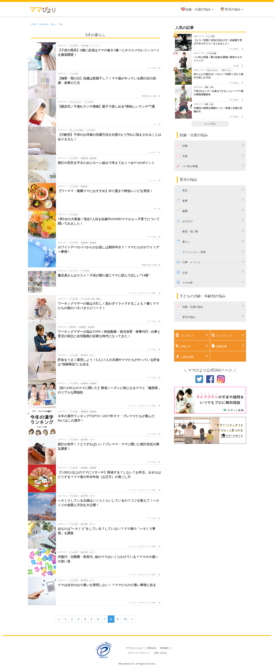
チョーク (153, 180)
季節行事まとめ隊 (149, 96)
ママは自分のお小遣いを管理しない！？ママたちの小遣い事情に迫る (107, 585)
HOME (34, 24)
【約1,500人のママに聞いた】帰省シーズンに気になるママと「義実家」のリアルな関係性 (109, 390)
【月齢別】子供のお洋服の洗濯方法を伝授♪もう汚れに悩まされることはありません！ (109, 136)
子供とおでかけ (75, 101)
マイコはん (152, 68)
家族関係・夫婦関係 (88, 158)
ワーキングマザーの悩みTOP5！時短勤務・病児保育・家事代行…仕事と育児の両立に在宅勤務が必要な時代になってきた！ (109, 333)
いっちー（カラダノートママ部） (143, 293)
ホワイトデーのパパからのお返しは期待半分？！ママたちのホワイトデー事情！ (108, 249)
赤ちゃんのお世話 (76, 130)
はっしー (153, 152)
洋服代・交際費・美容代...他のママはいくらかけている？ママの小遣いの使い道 (108, 559)
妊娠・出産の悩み (198, 9)
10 (125, 619)
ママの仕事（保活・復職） (91, 298)
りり (155, 124)
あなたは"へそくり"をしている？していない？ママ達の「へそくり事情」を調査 (106, 530)
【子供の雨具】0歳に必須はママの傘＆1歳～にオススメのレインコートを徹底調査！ (109, 52)
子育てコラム (226, 70)
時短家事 (84, 186)
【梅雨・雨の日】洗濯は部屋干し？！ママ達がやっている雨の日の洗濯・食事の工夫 (107, 80)
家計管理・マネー (87, 355)
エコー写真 (210, 36)
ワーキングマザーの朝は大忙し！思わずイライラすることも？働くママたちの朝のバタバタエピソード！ (108, 305)
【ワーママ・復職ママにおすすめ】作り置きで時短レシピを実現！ (105, 191)
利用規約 (164, 648)
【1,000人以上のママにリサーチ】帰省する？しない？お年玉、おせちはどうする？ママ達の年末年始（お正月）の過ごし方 (109, 474)
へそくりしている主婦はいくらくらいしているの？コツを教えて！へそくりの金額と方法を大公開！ (108, 502)
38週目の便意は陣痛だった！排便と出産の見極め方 (218, 109)
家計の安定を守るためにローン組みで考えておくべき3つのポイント (106, 162)
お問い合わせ (160, 652)
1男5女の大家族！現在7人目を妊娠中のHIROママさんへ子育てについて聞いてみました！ (109, 221)
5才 (60, 24)
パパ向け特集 (211, 53)
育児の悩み (233, 9)
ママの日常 (73, 45)
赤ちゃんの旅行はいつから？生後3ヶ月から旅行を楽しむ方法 (218, 76)
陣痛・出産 (209, 87)
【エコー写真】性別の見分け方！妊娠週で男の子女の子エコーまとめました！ (218, 42)
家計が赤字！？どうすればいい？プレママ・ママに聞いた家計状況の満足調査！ (108, 446)
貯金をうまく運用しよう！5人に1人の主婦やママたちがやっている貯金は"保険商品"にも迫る (109, 361)
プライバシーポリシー (139, 652)
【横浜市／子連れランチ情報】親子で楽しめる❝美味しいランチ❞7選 (106, 106)
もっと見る (210, 123)
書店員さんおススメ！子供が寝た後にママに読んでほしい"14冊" (104, 275)
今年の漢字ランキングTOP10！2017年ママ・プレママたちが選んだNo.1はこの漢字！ (106, 418)
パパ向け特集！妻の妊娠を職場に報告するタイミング (218, 59)
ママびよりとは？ (135, 648)
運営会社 (151, 648)
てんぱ (236, 66)
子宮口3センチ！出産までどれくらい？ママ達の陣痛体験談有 (218, 92)
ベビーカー (73, 270)
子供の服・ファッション (90, 45)
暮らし (54, 24)
